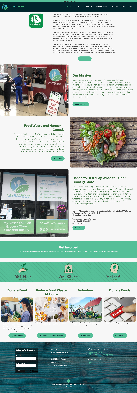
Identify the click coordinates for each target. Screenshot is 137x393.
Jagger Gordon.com (95, 353)
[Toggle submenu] (89, 11)
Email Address (21, 363)
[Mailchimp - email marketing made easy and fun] (34, 372)
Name (18, 356)
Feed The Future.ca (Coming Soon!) (100, 355)
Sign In (90, 363)
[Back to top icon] (68, 381)
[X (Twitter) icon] (69, 387)
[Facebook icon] (66, 387)
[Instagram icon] (71, 387)
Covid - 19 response (68, 1)
